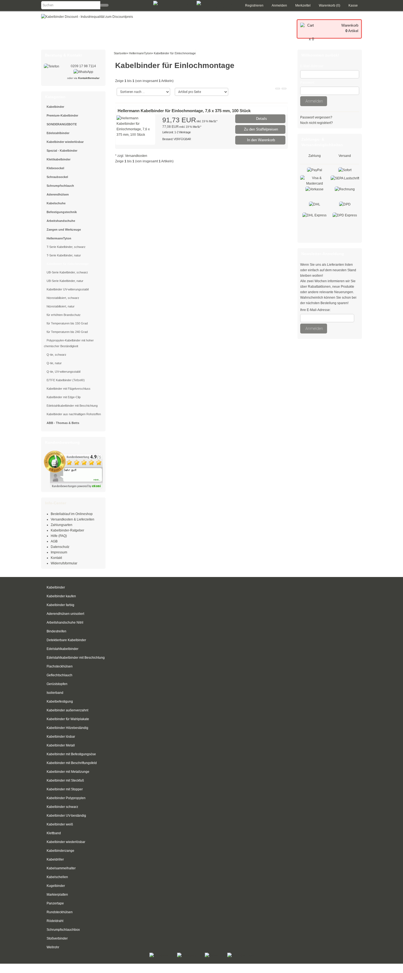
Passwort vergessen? (316, 117)
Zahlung (314, 156)
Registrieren (254, 5)
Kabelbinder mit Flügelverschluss (68, 388)
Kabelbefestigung (60, 701)
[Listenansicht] (284, 88)
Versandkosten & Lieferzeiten (72, 519)
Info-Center (55, 503)
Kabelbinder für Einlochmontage (68, 263)
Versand (345, 156)
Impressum (59, 552)
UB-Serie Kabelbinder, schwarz (67, 272)
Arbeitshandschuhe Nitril (65, 622)
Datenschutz (60, 547)
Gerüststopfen (57, 684)
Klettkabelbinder (58, 159)
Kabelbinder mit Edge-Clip (64, 397)
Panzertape (55, 903)
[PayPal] (314, 170)
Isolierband (55, 693)
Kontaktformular (89, 78)
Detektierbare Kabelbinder (66, 640)
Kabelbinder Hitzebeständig (67, 728)
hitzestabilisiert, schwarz (63, 297)
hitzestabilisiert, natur (61, 306)
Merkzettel (303, 5)
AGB (54, 541)
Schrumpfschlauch (60, 185)
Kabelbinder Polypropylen (66, 798)
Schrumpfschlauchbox (63, 930)
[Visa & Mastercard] (314, 180)
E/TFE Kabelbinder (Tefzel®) (66, 380)
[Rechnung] (345, 189)
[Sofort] (344, 170)
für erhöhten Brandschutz (64, 314)
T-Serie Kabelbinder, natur (64, 255)
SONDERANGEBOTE (62, 124)
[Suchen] (104, 5)
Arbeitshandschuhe (61, 220)
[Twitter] (216, 955)
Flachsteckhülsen (60, 666)
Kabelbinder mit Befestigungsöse (71, 754)
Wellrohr (53, 947)
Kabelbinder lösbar (61, 737)
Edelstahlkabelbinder (62, 649)
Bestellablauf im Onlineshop (72, 514)
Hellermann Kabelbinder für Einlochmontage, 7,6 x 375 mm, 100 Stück (184, 110)
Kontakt (56, 558)
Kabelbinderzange (60, 851)
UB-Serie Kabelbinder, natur (65, 280)
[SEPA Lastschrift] (345, 178)
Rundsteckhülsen (60, 912)
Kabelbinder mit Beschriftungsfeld (72, 763)
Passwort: (307, 82)
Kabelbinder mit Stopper (65, 789)
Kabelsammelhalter (61, 868)
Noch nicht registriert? (316, 123)
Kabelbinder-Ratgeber (67, 530)
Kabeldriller (55, 859)
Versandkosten (136, 156)
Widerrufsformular (64, 563)
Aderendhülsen (58, 194)
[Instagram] (191, 955)
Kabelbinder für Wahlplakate (68, 719)
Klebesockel (55, 168)
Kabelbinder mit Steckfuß (65, 780)
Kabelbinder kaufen (61, 596)
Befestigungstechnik (62, 212)
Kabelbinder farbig (60, 605)
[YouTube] (240, 955)
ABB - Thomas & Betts (63, 423)
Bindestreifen (56, 631)
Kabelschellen (57, 877)
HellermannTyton (59, 238)
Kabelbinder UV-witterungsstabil (68, 289)
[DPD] (345, 204)
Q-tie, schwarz (56, 354)
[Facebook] (163, 955)
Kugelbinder (56, 886)
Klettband (54, 833)
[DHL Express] (314, 215)
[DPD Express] (345, 215)
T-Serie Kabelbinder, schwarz (66, 246)
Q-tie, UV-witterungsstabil (63, 371)
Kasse (353, 5)
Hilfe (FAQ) (59, 536)
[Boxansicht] (277, 88)
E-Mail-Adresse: (312, 66)
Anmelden (279, 5)
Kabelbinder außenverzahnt (67, 710)
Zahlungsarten (61, 525)
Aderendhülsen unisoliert (65, 614)
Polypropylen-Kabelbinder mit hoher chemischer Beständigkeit (69, 343)
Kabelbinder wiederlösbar (65, 141)
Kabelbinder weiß (60, 824)
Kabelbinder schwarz (62, 807)
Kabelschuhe (56, 203)
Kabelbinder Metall (61, 745)
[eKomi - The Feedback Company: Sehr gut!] (73, 470)
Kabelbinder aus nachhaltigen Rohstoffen (74, 414)
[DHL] (314, 204)
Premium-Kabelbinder (62, 115)
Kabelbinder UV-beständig (66, 816)
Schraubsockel (57, 177)
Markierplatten (57, 894)
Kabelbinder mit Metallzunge (68, 772)
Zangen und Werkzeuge (64, 229)
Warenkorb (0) (329, 5)
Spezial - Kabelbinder (62, 150)
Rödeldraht (55, 921)
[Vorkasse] (314, 189)
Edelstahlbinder (58, 133)
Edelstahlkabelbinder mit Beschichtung (72, 405)
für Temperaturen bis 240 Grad (67, 331)
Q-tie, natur (54, 363)
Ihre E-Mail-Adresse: (315, 310)
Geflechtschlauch (59, 675)
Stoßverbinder (57, 938)
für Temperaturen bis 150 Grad (67, 323)
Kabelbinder (55, 106)
